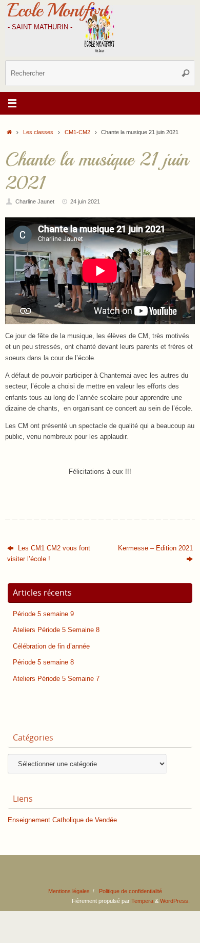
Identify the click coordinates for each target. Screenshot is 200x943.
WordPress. (175, 901)
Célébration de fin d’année (51, 646)
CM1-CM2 (77, 132)
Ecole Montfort (57, 10)
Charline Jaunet (34, 201)
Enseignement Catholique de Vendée (62, 820)
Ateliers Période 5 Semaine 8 (56, 630)
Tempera (142, 901)
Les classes (38, 132)
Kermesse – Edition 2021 (155, 548)
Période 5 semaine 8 (43, 662)
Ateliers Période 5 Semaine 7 (56, 678)
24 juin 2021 (85, 201)
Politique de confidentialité (130, 891)
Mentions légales (69, 891)
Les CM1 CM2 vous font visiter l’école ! (48, 554)
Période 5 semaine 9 (43, 614)
